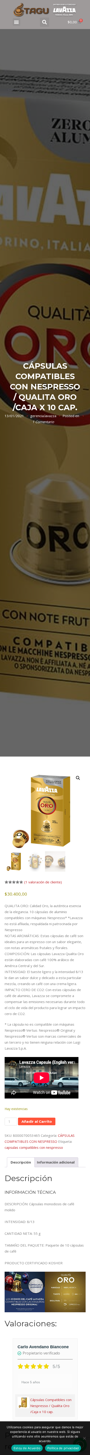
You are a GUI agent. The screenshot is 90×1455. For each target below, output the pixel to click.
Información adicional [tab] (56, 1162)
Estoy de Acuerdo (27, 1448)
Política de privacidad (63, 1448)
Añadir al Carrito (36, 1121)
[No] (84, 1438)
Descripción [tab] (21, 1162)
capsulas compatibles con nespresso (34, 1147)
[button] (16, 22)
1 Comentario (43, 421)
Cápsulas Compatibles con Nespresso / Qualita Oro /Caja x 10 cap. (51, 1405)
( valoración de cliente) (43, 882)
